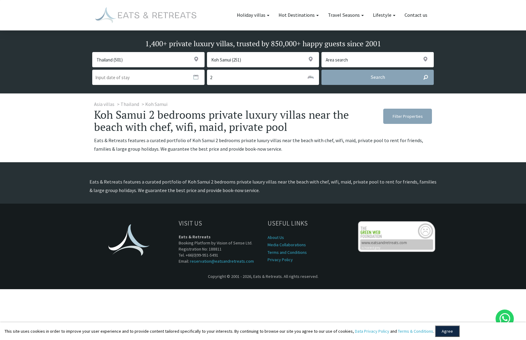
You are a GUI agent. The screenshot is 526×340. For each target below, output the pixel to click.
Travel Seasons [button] (344, 15)
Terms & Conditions (415, 331)
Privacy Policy (280, 259)
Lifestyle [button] (382, 15)
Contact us (416, 15)
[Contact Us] (505, 319)
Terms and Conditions (287, 252)
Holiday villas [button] (251, 15)
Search (377, 77)
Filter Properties (408, 116)
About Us (276, 237)
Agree (447, 331)
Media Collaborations (287, 244)
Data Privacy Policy (372, 331)
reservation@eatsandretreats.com (222, 261)
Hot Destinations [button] (297, 15)
